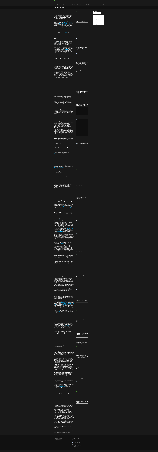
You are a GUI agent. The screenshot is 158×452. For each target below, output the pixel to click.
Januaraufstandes (64, 302)
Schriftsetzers (66, 32)
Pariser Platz (64, 303)
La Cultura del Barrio (62, 386)
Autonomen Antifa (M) (57, 97)
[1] (60, 57)
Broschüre (69, 164)
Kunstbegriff (66, 49)
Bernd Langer (59, 7)
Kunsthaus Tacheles (60, 231)
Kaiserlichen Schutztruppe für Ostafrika (65, 23)
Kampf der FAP (61, 116)
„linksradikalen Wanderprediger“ (59, 167)
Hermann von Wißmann (68, 22)
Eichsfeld (67, 40)
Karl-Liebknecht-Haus (66, 304)
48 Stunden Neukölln (69, 228)
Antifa (59, 42)
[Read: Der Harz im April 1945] (72, 442)
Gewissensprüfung (57, 35)
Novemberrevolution (57, 153)
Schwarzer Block (71, 63)
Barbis (60, 13)
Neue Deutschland (64, 206)
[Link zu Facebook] (103, 1)
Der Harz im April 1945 (77, 442)
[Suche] (103, 5)
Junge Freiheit (64, 209)
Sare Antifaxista (67, 325)
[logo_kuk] (57, 2)
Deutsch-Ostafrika (66, 24)
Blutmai (59, 311)
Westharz (59, 40)
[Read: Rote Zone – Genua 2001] (72, 440)
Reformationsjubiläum (67, 258)
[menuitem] (55, 5)
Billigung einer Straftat (59, 215)
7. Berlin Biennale (61, 243)
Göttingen (72, 40)
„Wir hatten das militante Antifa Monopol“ (66, 207)
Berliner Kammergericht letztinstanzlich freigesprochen (62, 219)
